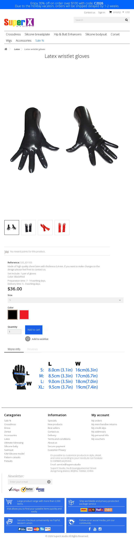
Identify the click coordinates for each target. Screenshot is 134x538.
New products (55, 424)
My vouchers (98, 438)
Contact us (89, 12)
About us (52, 442)
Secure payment (56, 446)
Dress (7, 427)
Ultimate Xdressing (13, 442)
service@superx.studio (69, 464)
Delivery (52, 435)
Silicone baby (11, 446)
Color (11, 307)
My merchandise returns (104, 424)
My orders (96, 420)
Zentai (7, 431)
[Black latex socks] (11, 227)
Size (10, 295)
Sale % (39, 40)
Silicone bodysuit (96, 34)
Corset (115, 34)
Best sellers (54, 427)
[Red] (24, 314)
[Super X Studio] (19, 22)
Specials (52, 420)
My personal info (100, 435)
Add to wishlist (39, 339)
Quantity (12, 326)
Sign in (101, 12)
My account (100, 415)
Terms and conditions (59, 438)
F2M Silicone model (14, 453)
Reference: (14, 262)
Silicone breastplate (37, 34)
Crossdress (13, 34)
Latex (7, 438)
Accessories (23, 40)
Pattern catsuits (12, 457)
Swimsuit (8, 450)
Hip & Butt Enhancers (67, 34)
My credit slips (98, 427)
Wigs (9, 40)
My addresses (98, 431)
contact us (58, 460)
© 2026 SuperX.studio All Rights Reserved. (67, 536)
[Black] (12, 314)
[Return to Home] (5, 49)
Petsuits (8, 461)
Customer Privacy (57, 450)
